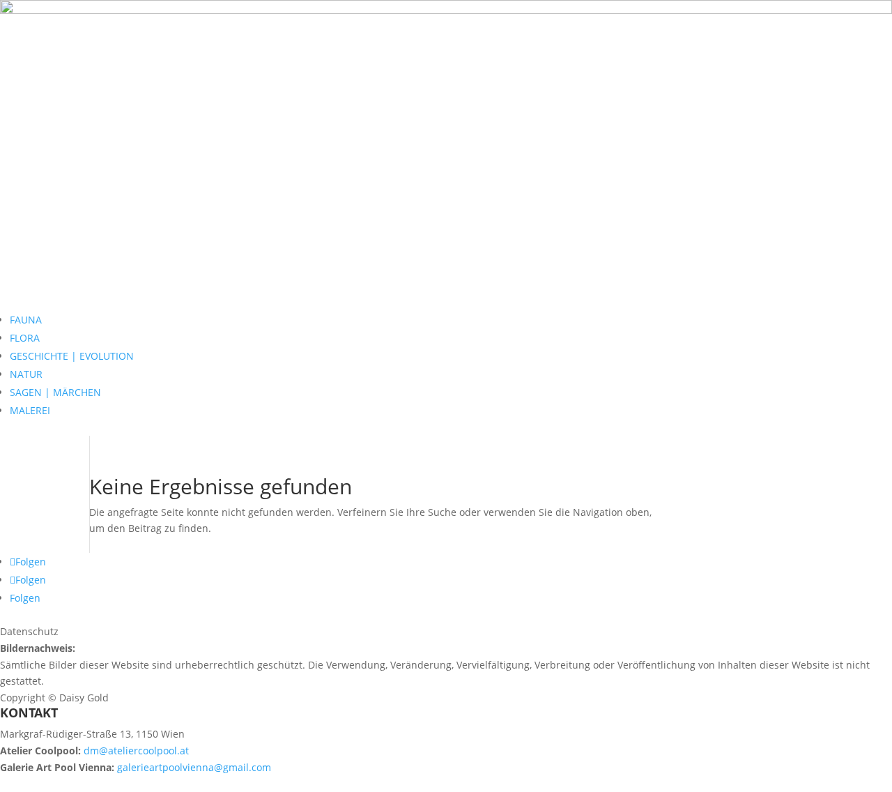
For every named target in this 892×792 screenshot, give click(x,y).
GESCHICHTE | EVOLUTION (72, 356)
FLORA (25, 337)
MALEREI (30, 410)
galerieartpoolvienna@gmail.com (194, 767)
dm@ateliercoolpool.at (136, 750)
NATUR (26, 374)
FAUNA (26, 319)
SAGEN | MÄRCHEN (55, 392)
